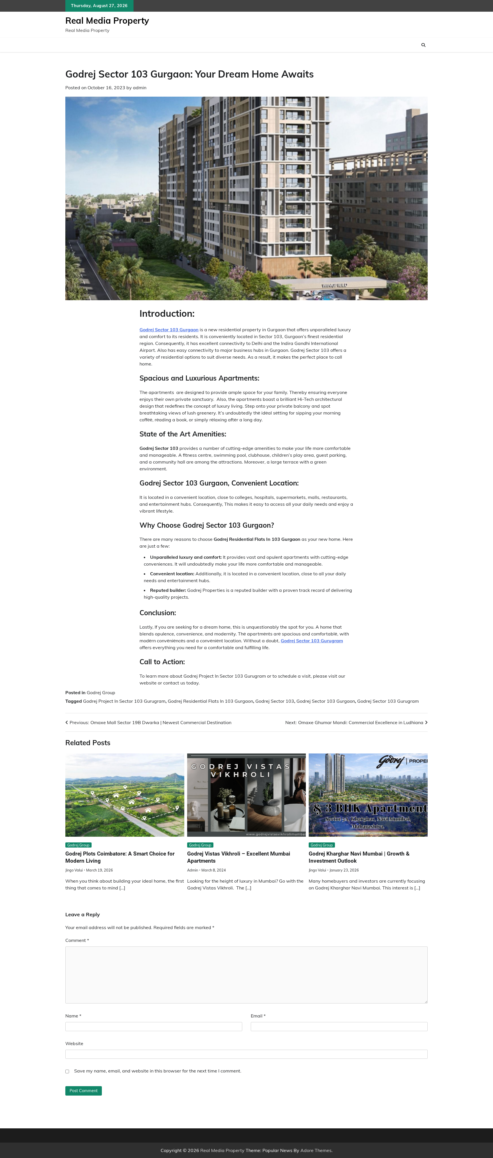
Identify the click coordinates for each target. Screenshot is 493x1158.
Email (258, 1016)
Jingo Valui (74, 870)
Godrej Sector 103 (274, 701)
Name (73, 1016)
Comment (77, 940)
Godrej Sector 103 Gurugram (388, 701)
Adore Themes (316, 1150)
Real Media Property (107, 20)
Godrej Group (101, 692)
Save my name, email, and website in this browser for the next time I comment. (157, 1071)
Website (74, 1043)
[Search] (423, 45)
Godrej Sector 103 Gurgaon (325, 701)
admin (139, 87)
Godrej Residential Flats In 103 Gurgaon (210, 701)
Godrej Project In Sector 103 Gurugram (124, 701)
